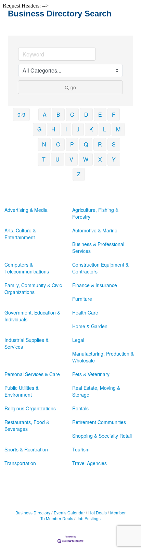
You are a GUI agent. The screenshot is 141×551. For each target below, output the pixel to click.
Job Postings (89, 518)
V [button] (71, 159)
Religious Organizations (30, 408)
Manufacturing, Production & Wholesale (103, 357)
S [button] (114, 144)
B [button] (58, 114)
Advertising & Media (26, 209)
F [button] (113, 114)
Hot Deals (97, 512)
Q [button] (86, 144)
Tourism (81, 449)
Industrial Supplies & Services (26, 343)
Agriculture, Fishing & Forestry (95, 213)
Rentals (80, 408)
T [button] (44, 159)
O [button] (58, 144)
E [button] (100, 114)
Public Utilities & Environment (21, 391)
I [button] (66, 129)
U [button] (57, 159)
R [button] (100, 144)
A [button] (45, 114)
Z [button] (78, 174)
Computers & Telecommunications (26, 268)
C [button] (72, 114)
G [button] (39, 129)
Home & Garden (89, 326)
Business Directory (32, 512)
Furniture (82, 298)
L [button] (104, 129)
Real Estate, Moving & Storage (96, 391)
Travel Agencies (89, 463)
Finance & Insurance (94, 285)
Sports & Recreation (26, 449)
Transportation (20, 463)
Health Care (85, 312)
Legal (78, 339)
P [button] (72, 144)
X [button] (100, 159)
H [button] (53, 129)
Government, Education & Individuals (32, 316)
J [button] (78, 129)
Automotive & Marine (94, 230)
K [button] (91, 129)
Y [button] (114, 159)
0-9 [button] (21, 114)
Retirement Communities (99, 422)
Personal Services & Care (32, 374)
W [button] (85, 159)
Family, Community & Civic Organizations (33, 288)
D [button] (86, 114)
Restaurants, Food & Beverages (26, 425)
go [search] (73, 87)
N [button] (44, 144)
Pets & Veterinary (91, 374)
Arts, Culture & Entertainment (20, 234)
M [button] (118, 129)
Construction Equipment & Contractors (100, 268)
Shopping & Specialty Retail (102, 435)
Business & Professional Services (98, 247)
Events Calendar (69, 512)
